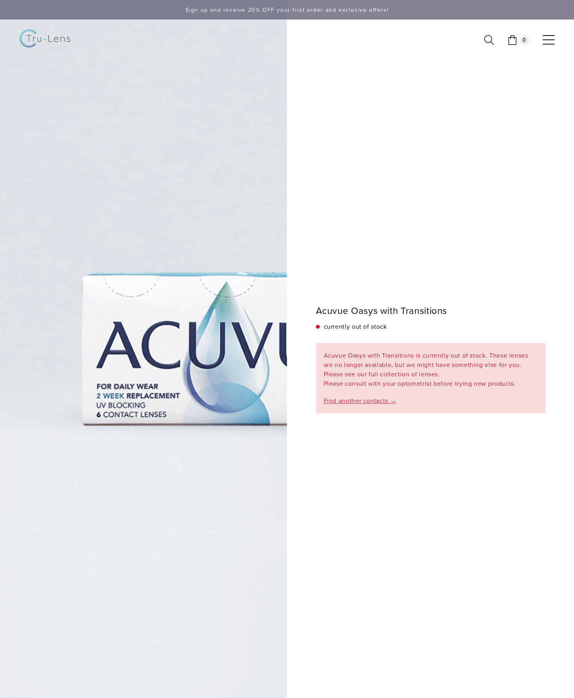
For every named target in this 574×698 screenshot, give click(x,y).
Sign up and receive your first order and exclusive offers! (287, 10)
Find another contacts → (360, 401)
